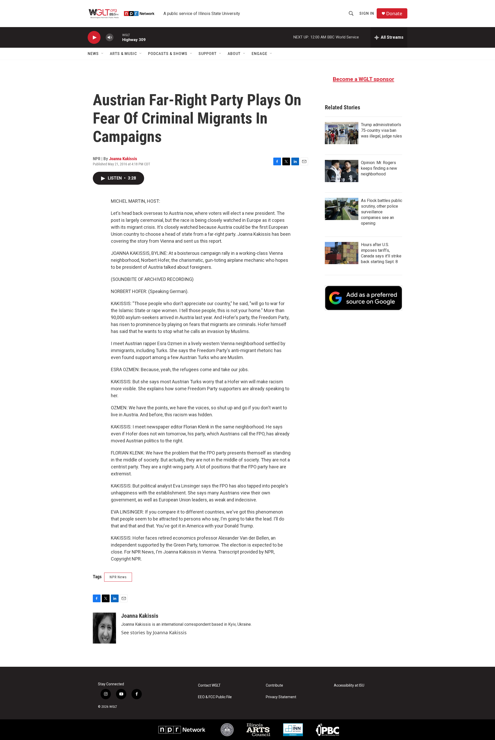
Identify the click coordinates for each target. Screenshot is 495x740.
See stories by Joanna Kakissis (154, 632)
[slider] (118, 37)
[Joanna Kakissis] (104, 628)
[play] (94, 37)
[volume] (109, 37)
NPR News (118, 577)
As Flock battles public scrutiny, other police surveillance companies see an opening (381, 212)
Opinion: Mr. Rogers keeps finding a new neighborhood (379, 168)
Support (208, 54)
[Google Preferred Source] (363, 298)
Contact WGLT (209, 685)
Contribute (274, 685)
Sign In (366, 13)
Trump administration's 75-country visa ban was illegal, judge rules (381, 130)
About (234, 54)
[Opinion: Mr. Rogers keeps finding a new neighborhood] (341, 171)
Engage (259, 54)
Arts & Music (123, 54)
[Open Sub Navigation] (103, 54)
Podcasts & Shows (167, 54)
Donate (394, 13)
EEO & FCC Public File (215, 697)
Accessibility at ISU (349, 685)
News (93, 54)
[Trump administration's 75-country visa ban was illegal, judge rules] (341, 133)
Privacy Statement (281, 697)
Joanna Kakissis (123, 158)
